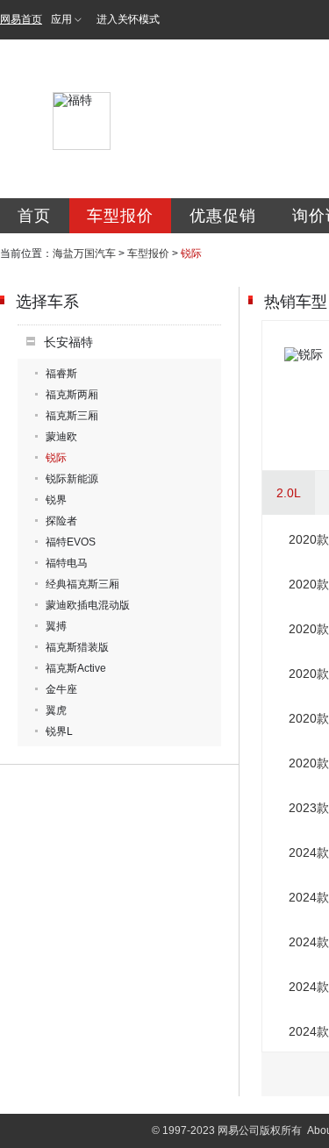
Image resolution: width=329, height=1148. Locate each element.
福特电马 (67, 563)
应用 (61, 19)
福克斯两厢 (72, 395)
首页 (34, 216)
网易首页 (21, 19)
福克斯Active (76, 668)
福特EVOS (71, 542)
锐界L (59, 731)
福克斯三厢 (72, 416)
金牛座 (61, 689)
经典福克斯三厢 (82, 584)
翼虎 (56, 710)
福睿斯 (61, 373)
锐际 (56, 458)
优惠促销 (223, 216)
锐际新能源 (72, 479)
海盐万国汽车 (84, 253)
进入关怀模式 (128, 19)
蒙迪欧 (61, 437)
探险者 (61, 521)
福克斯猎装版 (77, 647)
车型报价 (120, 216)
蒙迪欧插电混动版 (88, 605)
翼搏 (56, 626)
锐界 (56, 500)
